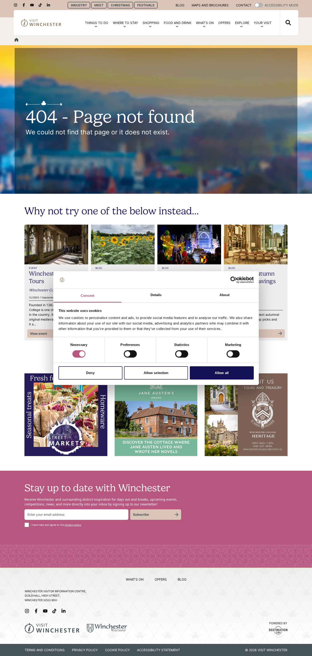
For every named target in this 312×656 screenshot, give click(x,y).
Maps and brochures (210, 5)
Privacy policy (85, 650)
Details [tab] (156, 295)
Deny (90, 373)
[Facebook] (25, 5)
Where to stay (125, 23)
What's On (205, 23)
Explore (242, 23)
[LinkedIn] (50, 5)
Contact (243, 5)
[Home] (16, 40)
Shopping (151, 23)
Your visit (263, 23)
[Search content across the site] (285, 22)
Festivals (145, 5)
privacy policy (73, 524)
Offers (224, 23)
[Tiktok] (41, 5)
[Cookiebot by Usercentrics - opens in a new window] (234, 279)
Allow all (222, 373)
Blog (180, 5)
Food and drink (177, 23)
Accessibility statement (158, 650)
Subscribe (141, 514)
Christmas (120, 5)
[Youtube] (33, 5)
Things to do (96, 23)
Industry (79, 5)
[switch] (130, 354)
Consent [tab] (87, 295)
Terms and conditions (45, 650)
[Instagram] (17, 5)
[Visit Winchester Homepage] (41, 23)
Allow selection (156, 373)
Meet (98, 5)
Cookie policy (117, 650)
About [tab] (224, 295)
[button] (259, 5)
